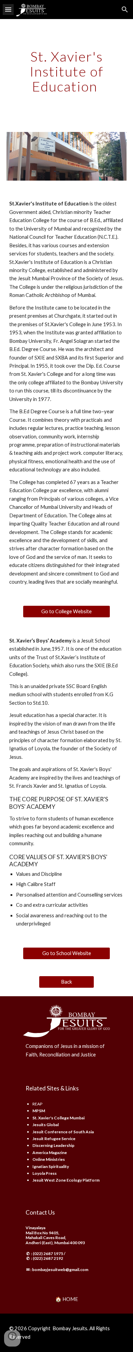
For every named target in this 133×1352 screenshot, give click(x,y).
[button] (8, 9)
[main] (66, 71)
